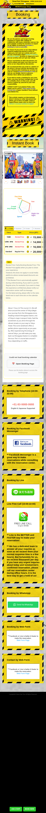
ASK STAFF (15, 809)
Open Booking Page (25, 363)
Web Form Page (23, 640)
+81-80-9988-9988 (23, 404)
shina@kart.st (30, 3)
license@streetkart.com (26, 71)
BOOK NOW (29, 809)
